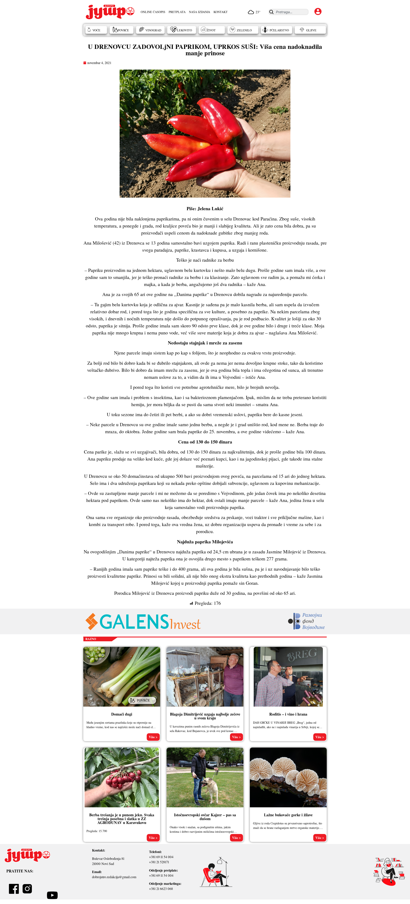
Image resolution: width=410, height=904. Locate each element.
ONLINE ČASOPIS (153, 12)
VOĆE (96, 30)
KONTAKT (221, 12)
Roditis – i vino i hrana (288, 714)
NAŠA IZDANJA (199, 12)
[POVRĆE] (142, 705)
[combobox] (288, 12)
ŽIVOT (211, 30)
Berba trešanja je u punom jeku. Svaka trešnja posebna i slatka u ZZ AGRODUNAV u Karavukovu (121, 818)
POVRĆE (123, 30)
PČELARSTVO (279, 30)
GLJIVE (311, 30)
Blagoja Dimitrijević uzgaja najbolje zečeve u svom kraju (205, 716)
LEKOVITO (184, 30)
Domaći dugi (121, 714)
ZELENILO (244, 30)
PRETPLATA (177, 12)
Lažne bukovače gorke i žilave (288, 815)
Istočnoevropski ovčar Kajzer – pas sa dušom (205, 816)
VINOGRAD (153, 30)
